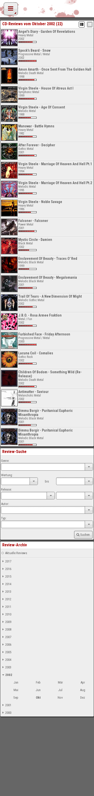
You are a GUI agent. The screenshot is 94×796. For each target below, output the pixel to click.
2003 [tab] (8, 667)
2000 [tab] (8, 713)
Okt (38, 697)
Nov (60, 697)
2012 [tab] (8, 599)
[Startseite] (47, 10)
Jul (60, 690)
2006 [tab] (8, 644)
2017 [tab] (8, 561)
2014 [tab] (8, 584)
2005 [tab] (8, 652)
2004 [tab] (8, 660)
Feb (38, 682)
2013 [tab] (8, 591)
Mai (16, 690)
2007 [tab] (8, 637)
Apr (82, 682)
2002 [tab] (8, 675)
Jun (38, 690)
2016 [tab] (8, 569)
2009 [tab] (8, 622)
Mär (60, 682)
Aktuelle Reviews (16, 553)
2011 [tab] (8, 607)
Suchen (85, 534)
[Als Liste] (82, 24)
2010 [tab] (8, 614)
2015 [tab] (8, 576)
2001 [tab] (8, 705)
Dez (82, 697)
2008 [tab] (8, 629)
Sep (15, 697)
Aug (82, 690)
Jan (16, 682)
